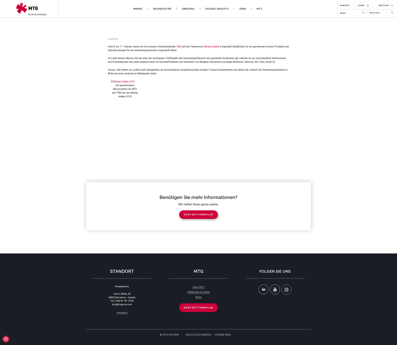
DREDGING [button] (188, 9)
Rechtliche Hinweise (198, 335)
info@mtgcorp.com (122, 304)
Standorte (122, 313)
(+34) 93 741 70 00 (124, 300)
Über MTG (198, 287)
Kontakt (345, 5)
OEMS (242, 9)
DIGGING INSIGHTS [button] (217, 9)
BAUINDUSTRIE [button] (162, 9)
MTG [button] (259, 9)
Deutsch (384, 5)
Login (361, 5)
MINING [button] (138, 9)
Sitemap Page (223, 335)
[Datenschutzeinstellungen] (5, 339)
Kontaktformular (198, 307)
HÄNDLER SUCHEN (198, 292)
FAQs (198, 297)
